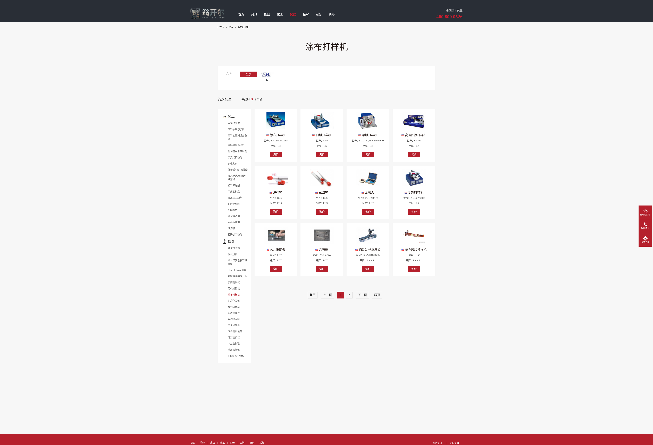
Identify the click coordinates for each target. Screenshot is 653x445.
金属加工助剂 (235, 197)
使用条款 (454, 443)
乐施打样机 (415, 192)
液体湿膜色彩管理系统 (237, 262)
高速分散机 (234, 307)
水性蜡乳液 (234, 123)
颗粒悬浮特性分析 (237, 276)
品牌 (306, 14)
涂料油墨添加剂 (236, 129)
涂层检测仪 (234, 349)
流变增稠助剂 (235, 157)
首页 (241, 14)
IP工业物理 (234, 343)
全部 (248, 74)
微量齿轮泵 (234, 325)
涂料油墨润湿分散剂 (237, 137)
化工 (280, 14)
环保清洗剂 (234, 216)
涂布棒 (277, 192)
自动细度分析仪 (236, 356)
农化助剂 (232, 163)
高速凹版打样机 (415, 135)
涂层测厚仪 (234, 313)
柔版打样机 (369, 135)
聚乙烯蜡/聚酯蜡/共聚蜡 (237, 178)
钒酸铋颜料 (234, 204)
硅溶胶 (231, 228)
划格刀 (369, 192)
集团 (267, 14)
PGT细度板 (277, 249)
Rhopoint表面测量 (237, 270)
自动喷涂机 (234, 319)
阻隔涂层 (232, 210)
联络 (332, 14)
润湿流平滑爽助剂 (237, 151)
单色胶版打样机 (415, 249)
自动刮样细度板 (369, 249)
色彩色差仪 (234, 300)
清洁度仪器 (234, 337)
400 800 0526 (449, 16)
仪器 (293, 14)
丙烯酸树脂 (234, 191)
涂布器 (323, 249)
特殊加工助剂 (235, 234)
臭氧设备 (232, 254)
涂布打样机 (234, 294)
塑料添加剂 (234, 185)
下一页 (362, 295)
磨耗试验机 (234, 288)
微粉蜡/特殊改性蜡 (238, 169)
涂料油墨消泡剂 (236, 145)
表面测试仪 (234, 282)
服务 (319, 14)
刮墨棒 (323, 192)
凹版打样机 (323, 135)
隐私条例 (437, 443)
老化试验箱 (234, 248)
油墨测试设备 (235, 331)
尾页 (377, 295)
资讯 (254, 14)
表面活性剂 (234, 222)
